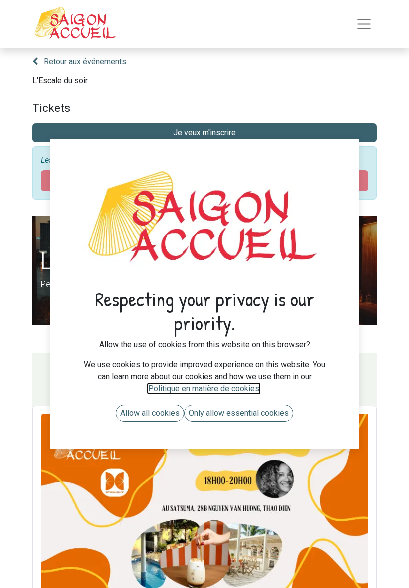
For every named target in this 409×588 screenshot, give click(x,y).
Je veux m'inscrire (204, 132)
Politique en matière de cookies (203, 388)
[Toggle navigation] (364, 24)
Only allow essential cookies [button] (239, 413)
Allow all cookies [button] (150, 413)
